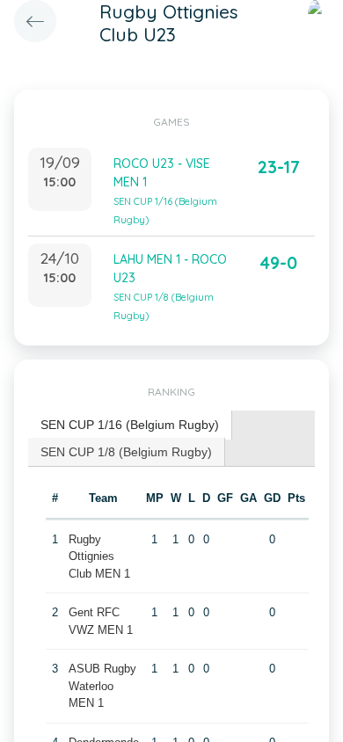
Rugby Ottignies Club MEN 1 (99, 556)
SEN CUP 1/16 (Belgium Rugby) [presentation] (129, 425)
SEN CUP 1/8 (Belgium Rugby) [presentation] (126, 452)
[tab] (130, 425)
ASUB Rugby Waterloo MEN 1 (102, 685)
